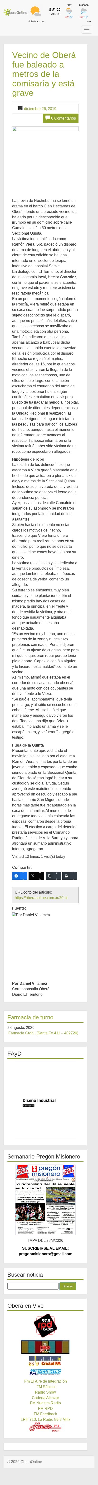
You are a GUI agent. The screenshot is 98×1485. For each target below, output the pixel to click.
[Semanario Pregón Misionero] (45, 1200)
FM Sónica (45, 1387)
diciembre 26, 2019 (40, 109)
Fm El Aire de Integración (45, 1381)
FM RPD (45, 1408)
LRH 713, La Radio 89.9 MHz (45, 1419)
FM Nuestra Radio (45, 1403)
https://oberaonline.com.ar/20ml (41, 898)
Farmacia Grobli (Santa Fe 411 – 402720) (43, 1033)
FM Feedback (45, 1414)
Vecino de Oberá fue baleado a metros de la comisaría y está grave (44, 74)
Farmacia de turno (30, 1017)
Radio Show (45, 1392)
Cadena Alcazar (45, 1398)
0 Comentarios (63, 118)
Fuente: (19, 908)
